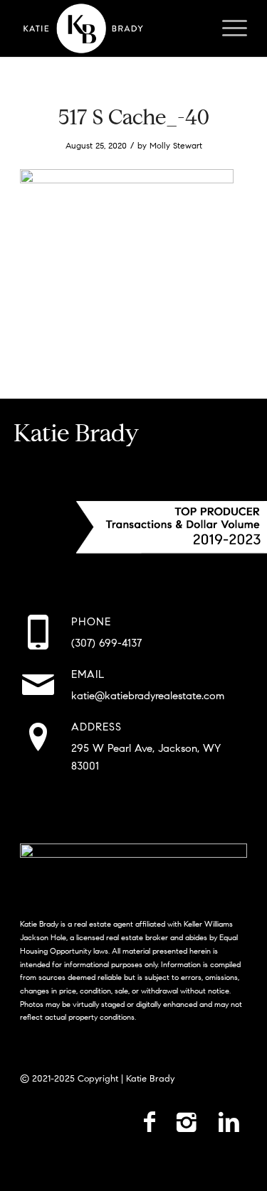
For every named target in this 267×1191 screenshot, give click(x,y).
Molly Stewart (176, 145)
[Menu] (227, 28)
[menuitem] (227, 28)
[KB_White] (110, 28)
